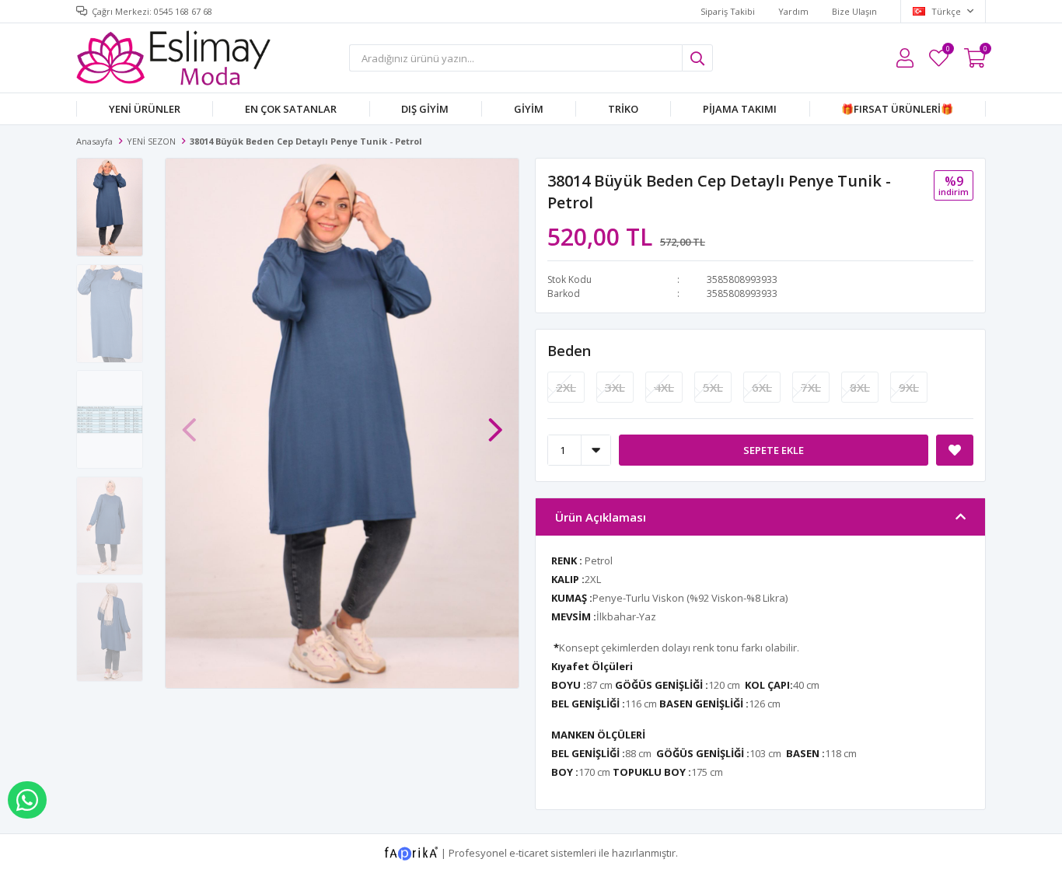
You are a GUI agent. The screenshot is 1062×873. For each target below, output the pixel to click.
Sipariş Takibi (727, 11)
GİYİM (528, 109)
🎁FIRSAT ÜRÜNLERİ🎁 (897, 109)
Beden (569, 350)
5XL (713, 387)
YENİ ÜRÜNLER (144, 109)
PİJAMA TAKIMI (740, 109)
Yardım (793, 11)
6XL (762, 387)
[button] (495, 422)
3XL (615, 387)
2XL (566, 387)
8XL (860, 387)
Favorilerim (947, 51)
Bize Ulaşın (854, 11)
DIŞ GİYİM (425, 109)
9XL (909, 387)
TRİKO (623, 109)
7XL (811, 387)
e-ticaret (528, 852)
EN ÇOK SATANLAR (291, 109)
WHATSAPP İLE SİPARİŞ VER (27, 800)
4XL (664, 387)
